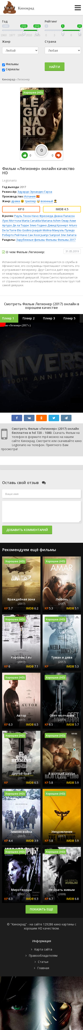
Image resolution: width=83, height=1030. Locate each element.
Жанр (6, 41)
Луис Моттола (11, 221)
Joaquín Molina (42, 230)
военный (47, 201)
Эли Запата (68, 235)
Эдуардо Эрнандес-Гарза (34, 192)
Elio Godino (24, 230)
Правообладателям (43, 955)
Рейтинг (51, 21)
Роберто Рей (11, 235)
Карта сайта (43, 949)
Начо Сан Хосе (30, 235)
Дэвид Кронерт (57, 225)
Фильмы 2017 (67, 240)
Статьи (43, 962)
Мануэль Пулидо (63, 230)
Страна (50, 41)
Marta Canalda (31, 221)
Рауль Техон (22, 216)
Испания (30, 196)
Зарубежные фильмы (30, 240)
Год (5, 21)
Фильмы (12, 64)
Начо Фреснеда (42, 216)
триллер (30, 201)
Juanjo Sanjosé (50, 235)
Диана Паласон (64, 216)
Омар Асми (68, 221)
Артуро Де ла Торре (15, 225)
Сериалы (12, 69)
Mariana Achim (51, 221)
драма (15, 201)
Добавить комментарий (27, 530)
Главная (43, 968)
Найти (54, 67)
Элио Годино (38, 225)
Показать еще (41, 909)
